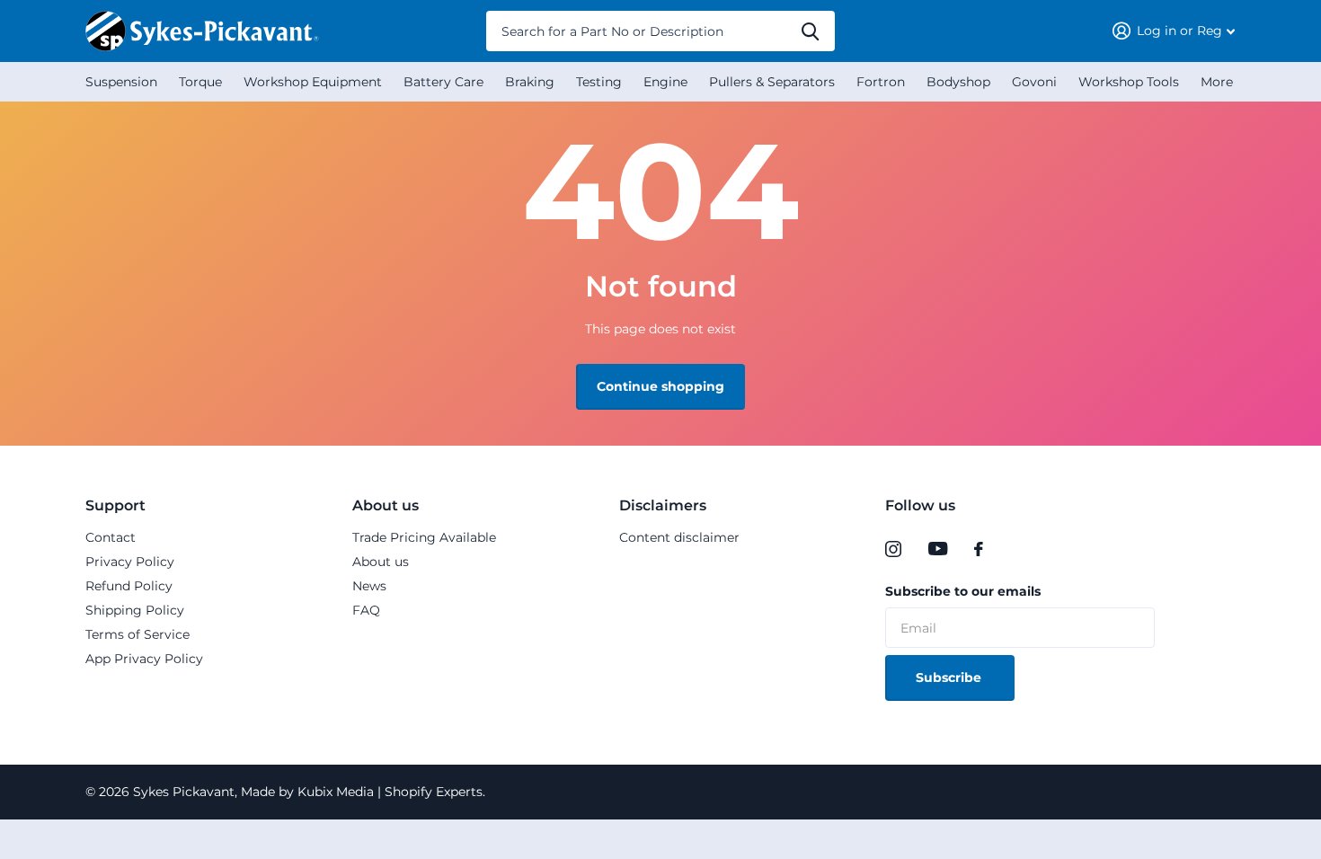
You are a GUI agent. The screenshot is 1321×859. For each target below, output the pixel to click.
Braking (529, 82)
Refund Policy (129, 586)
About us (385, 505)
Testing (599, 82)
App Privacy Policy (144, 659)
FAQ (366, 610)
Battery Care (443, 82)
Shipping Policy (134, 610)
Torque (200, 82)
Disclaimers (662, 505)
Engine (665, 82)
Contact (110, 537)
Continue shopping (660, 386)
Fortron (880, 82)
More (1217, 82)
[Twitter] (1015, 549)
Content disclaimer (679, 537)
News (369, 586)
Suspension (121, 82)
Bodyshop (958, 82)
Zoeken (810, 31)
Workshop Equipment (313, 82)
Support (115, 505)
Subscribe (950, 677)
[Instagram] (893, 549)
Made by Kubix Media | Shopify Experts (360, 792)
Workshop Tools (1128, 82)
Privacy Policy (129, 561)
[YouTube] (937, 549)
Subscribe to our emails (963, 591)
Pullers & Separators (772, 82)
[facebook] (978, 549)
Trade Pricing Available (424, 537)
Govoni (1034, 82)
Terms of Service (137, 634)
